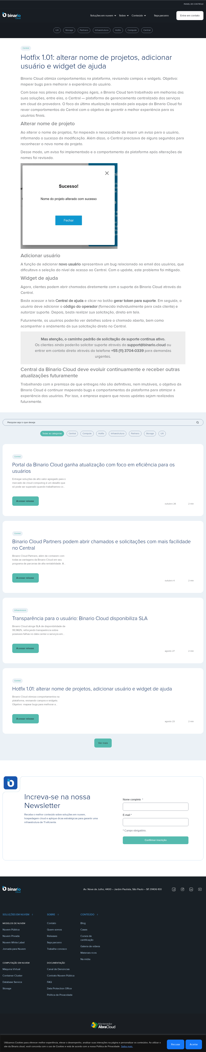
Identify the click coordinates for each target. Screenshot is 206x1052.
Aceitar (194, 1044)
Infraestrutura (117, 433)
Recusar (175, 1044)
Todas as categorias (52, 433)
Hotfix (101, 433)
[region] (103, 1043)
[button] (103, 743)
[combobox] (103, 422)
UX (162, 433)
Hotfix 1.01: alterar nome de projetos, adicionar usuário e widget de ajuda (92, 689)
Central (72, 433)
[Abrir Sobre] (127, 15)
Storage (150, 433)
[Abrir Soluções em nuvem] (115, 15)
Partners (135, 433)
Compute (87, 433)
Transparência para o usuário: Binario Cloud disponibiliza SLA (80, 618)
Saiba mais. (127, 1046)
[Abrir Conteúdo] (145, 15)
